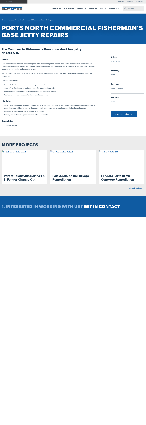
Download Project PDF (124, 114)
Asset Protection (118, 88)
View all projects (136, 188)
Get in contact (102, 206)
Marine (116, 75)
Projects (11, 20)
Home (4, 20)
